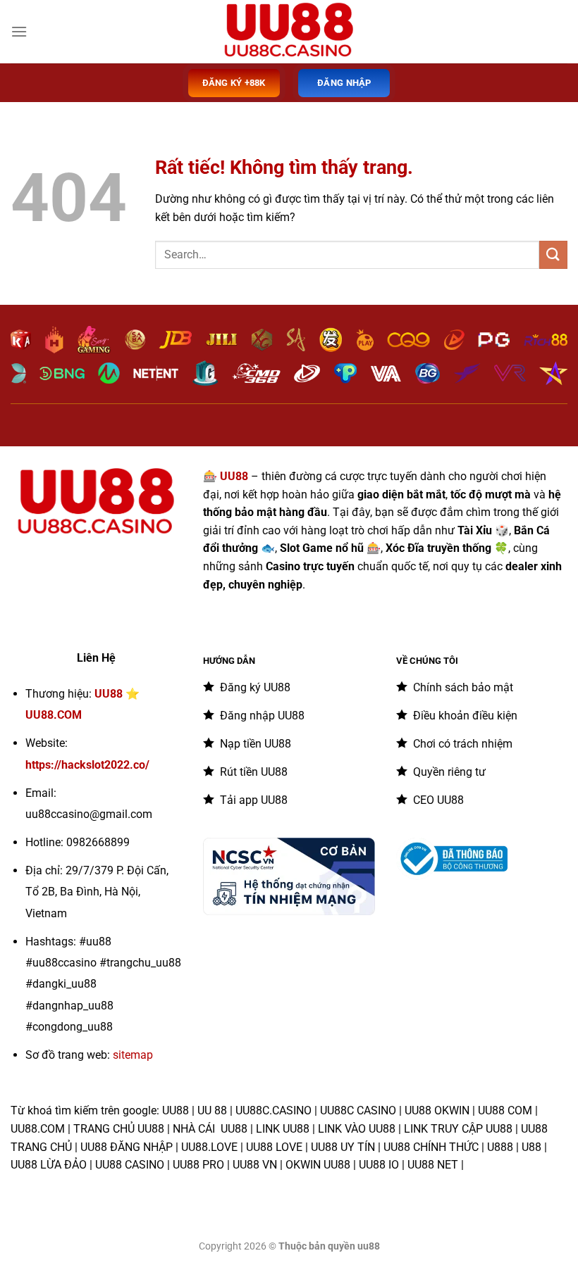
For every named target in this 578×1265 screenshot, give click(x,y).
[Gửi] (553, 254)
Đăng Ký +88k (233, 82)
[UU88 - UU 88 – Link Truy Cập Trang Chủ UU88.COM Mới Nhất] (289, 31)
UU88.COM (53, 715)
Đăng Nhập (344, 82)
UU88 (108, 693)
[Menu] (19, 31)
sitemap (133, 1055)
